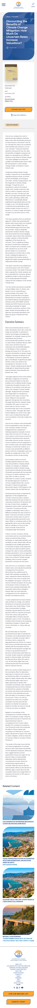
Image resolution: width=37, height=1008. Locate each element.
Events (18, 976)
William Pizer (9, 101)
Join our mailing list (18, 994)
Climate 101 (18, 974)
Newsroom (18, 978)
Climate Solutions (18, 973)
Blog (18, 979)
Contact (18, 981)
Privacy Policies (18, 983)
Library (8, 16)
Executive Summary (12, 125)
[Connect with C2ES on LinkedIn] (17, 988)
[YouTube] (22, 988)
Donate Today (18, 1002)
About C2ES (18, 964)
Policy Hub (18, 971)
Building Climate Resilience (18, 969)
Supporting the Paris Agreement (18, 968)
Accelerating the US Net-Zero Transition (18, 966)
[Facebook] (20, 988)
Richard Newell (10, 99)
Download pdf (18, 109)
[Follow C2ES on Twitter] (14, 988)
